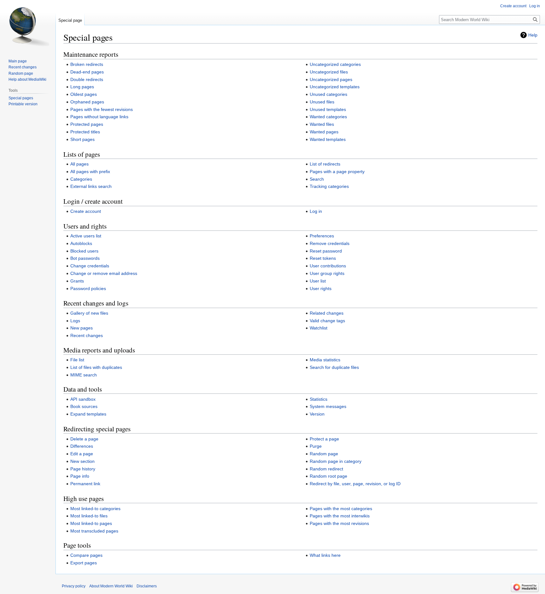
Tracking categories (329, 186)
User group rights (327, 273)
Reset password (326, 250)
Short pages (82, 139)
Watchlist (318, 327)
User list (318, 280)
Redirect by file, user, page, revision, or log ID (355, 483)
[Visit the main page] (28, 25)
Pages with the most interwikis (340, 515)
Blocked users (84, 250)
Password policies (88, 288)
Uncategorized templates (335, 86)
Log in (316, 211)
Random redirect (326, 468)
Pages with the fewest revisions (101, 109)
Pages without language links (99, 116)
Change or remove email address (103, 273)
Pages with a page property (337, 171)
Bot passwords (85, 258)
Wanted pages (324, 131)
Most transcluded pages (94, 530)
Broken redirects (86, 64)
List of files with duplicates (96, 367)
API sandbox (83, 399)
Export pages (83, 562)
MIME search (83, 374)
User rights (320, 288)
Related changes (326, 313)
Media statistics (325, 359)
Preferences (322, 235)
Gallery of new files (89, 313)
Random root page (328, 476)
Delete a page (84, 438)
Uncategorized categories (335, 64)
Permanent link (85, 483)
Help (532, 35)
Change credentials (89, 265)
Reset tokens (323, 258)
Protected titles (85, 131)
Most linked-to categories (95, 508)
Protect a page (324, 438)
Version (317, 413)
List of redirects (325, 163)
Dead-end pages (87, 71)
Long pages (82, 86)
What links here (325, 555)
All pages (79, 163)
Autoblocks (81, 243)
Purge (316, 446)
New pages (81, 327)
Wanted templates (328, 139)
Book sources (83, 406)
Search (317, 179)
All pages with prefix (90, 171)
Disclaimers (147, 586)
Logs (75, 320)
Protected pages (86, 124)
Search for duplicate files (334, 367)
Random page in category (335, 461)
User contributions (328, 265)
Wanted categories (328, 116)
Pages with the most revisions (339, 523)
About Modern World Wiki (111, 586)
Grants (77, 280)
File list (77, 359)
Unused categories (328, 94)
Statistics (318, 399)
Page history (82, 468)
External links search (91, 186)
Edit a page (81, 453)
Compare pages (86, 555)
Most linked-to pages (91, 523)
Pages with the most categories (341, 508)
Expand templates (88, 413)
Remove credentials (329, 243)
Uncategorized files (329, 71)
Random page (324, 453)
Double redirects (86, 79)
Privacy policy (73, 586)
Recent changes (86, 335)
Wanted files (322, 124)
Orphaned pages (87, 101)
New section (82, 461)
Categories (81, 179)
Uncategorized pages (331, 79)
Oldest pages (83, 94)
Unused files (322, 101)
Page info (79, 476)
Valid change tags (327, 320)
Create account (85, 211)
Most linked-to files (89, 515)
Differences (81, 446)
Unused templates (328, 109)
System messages (328, 406)
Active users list (85, 235)
